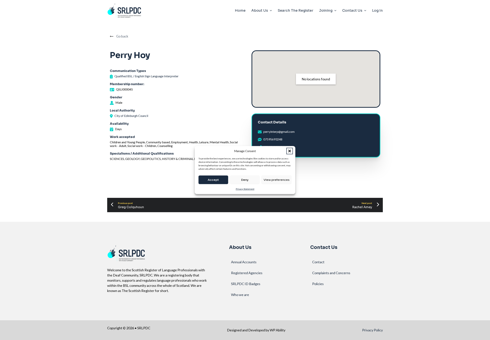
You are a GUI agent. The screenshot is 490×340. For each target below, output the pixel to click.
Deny (244, 180)
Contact (318, 262)
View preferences (276, 180)
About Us (259, 10)
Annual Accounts (243, 262)
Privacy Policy (372, 330)
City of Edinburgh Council (131, 115)
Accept (213, 180)
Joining (325, 10)
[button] (290, 151)
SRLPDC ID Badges (245, 284)
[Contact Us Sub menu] (365, 10)
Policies (318, 284)
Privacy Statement (245, 189)
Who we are (240, 295)
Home (240, 10)
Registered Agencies (246, 273)
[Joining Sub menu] (335, 10)
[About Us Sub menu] (271, 10)
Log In (377, 10)
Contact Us (352, 10)
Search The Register (295, 10)
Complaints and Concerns (331, 273)
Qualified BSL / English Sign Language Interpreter (146, 76)
